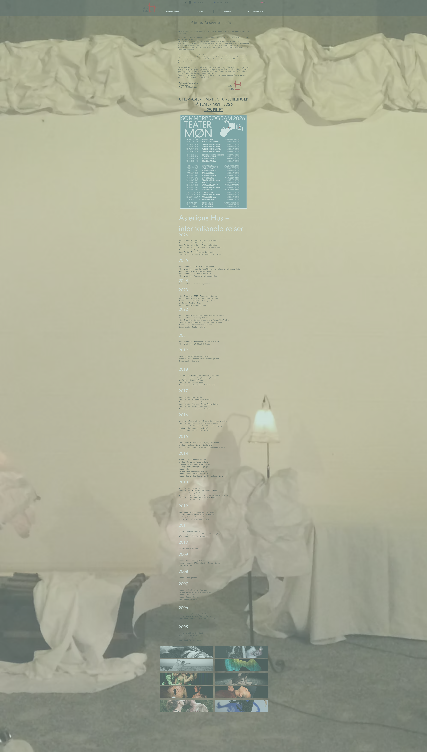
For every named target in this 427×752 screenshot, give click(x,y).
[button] (423, 4)
